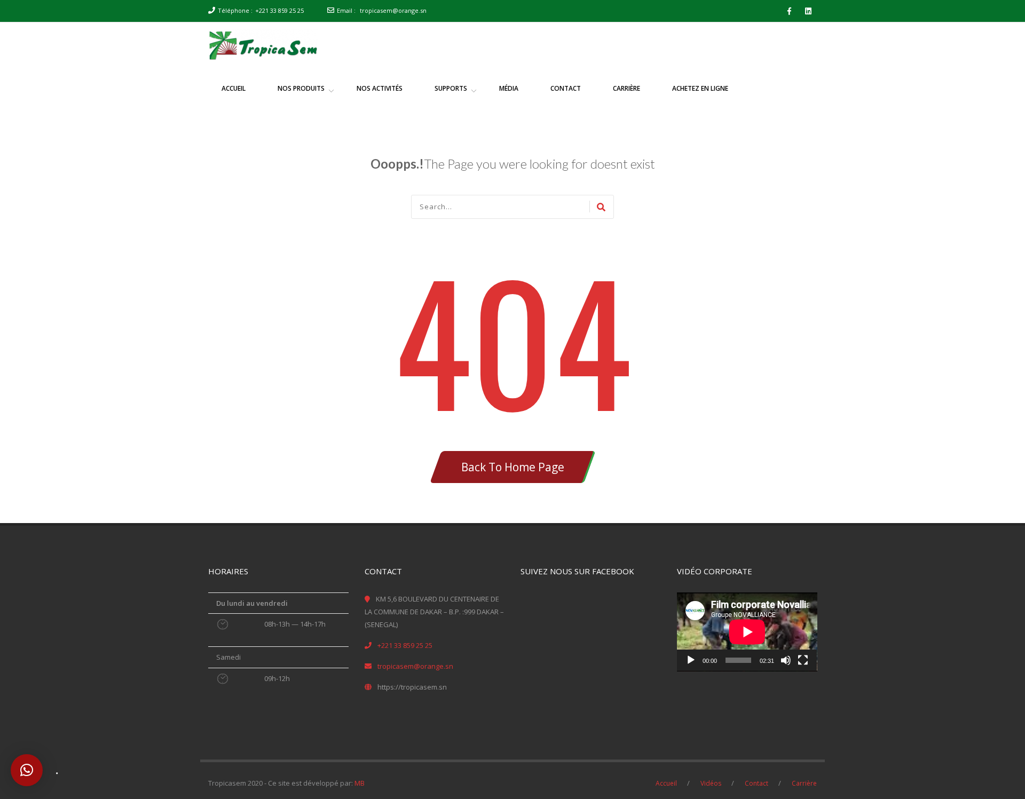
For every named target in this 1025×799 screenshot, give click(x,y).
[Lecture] (690, 660)
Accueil (666, 783)
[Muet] (785, 660)
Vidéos (710, 783)
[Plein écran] (803, 660)
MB (359, 783)
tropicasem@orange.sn (393, 10)
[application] (747, 631)
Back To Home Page (512, 467)
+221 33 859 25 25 (279, 10)
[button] (27, 770)
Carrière (804, 783)
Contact (756, 783)
